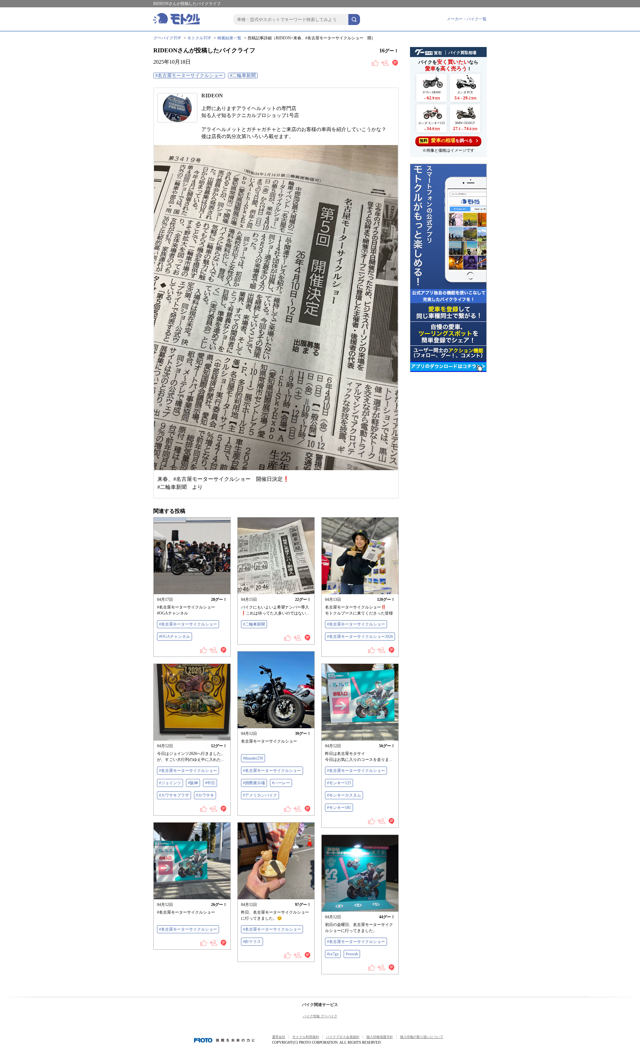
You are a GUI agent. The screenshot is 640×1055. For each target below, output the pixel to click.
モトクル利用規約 (305, 1037)
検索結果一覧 (229, 38)
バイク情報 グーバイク (320, 1016)
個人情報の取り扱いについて (421, 1037)
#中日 (210, 783)
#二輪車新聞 (243, 75)
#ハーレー (281, 783)
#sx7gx (333, 954)
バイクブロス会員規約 (342, 1037)
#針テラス (252, 941)
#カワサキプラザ (174, 795)
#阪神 (193, 783)
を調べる (446, 140)
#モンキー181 (339, 807)
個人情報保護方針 (379, 1037)
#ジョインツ (170, 783)
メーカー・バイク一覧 (467, 19)
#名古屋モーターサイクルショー (189, 75)
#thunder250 (253, 758)
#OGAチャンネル (174, 636)
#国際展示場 (254, 783)
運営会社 (278, 1037)
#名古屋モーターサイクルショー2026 (360, 636)
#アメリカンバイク (260, 795)
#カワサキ (205, 795)
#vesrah (352, 954)
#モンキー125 (339, 783)
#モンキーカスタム (344, 795)
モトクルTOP (199, 38)
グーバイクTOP (167, 38)
